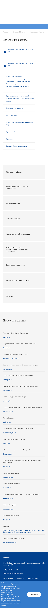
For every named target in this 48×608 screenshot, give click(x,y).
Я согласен (34, 594)
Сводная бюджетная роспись (16, 146)
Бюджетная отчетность (14, 108)
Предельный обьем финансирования (19, 132)
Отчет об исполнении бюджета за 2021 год (20, 123)
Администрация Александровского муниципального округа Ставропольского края (23, 14)
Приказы (9, 139)
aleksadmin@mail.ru (15, 573)
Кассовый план (11, 115)
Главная (5, 32)
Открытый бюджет (19, 32)
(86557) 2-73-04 (12, 569)
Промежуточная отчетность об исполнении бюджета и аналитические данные (20, 98)
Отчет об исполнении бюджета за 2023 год (20, 50)
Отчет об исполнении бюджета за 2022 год (20, 64)
